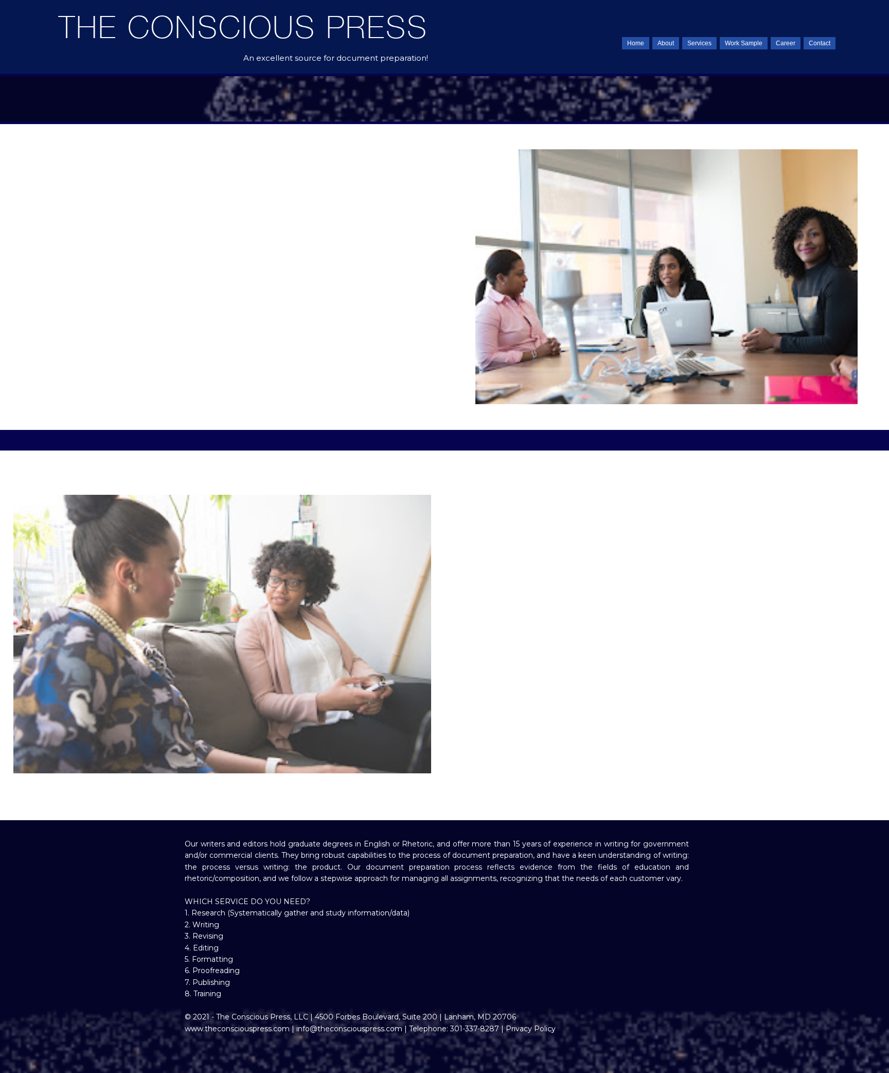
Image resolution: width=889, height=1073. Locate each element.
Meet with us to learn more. (299, 379)
